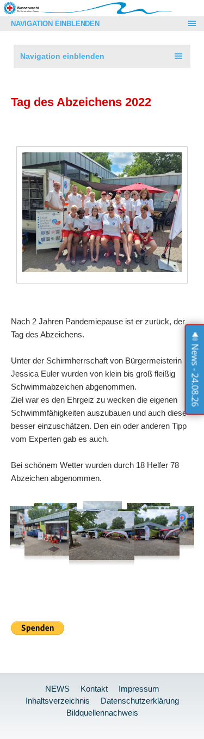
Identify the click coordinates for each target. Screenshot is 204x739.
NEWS (57, 688)
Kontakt (94, 688)
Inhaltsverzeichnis (58, 700)
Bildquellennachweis (102, 712)
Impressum (139, 688)
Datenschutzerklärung (140, 700)
